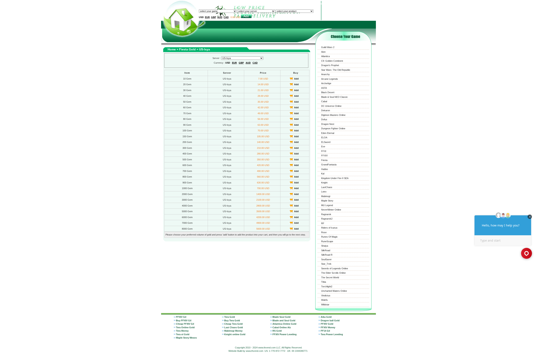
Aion (323, 52)
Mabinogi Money (233, 331)
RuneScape (327, 241)
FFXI (323, 151)
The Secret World (330, 277)
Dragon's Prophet (330, 65)
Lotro (323, 191)
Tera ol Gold (182, 334)
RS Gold (277, 331)
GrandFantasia (328, 164)
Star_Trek (326, 264)
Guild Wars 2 (327, 47)
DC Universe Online (331, 106)
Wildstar (325, 304)
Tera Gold (229, 317)
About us (300, 3)
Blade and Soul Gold (283, 320)
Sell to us (286, 3)
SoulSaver (326, 259)
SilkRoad (325, 250)
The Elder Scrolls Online (333, 273)
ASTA (324, 88)
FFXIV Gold (327, 324)
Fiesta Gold (187, 49)
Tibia (323, 282)
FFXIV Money (328, 327)
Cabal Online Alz (281, 327)
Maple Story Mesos (186, 337)
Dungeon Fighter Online (333, 128)
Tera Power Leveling (332, 334)
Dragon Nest (327, 124)
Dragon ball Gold (330, 320)
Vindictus (325, 295)
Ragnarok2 (326, 218)
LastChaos (326, 187)
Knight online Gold (234, 334)
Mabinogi (325, 196)
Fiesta (324, 160)
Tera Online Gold (185, 327)
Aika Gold (326, 317)
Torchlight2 (326, 286)
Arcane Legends (329, 79)
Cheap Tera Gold (233, 324)
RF (322, 223)
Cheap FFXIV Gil (185, 324)
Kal (322, 173)
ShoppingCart (366, 3)
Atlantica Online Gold (284, 324)
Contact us (315, 3)
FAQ (352, 3)
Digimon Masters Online (333, 115)
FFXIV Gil (181, 317)
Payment (330, 3)
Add (296, 78)
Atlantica (325, 56)
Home (273, 3)
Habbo (324, 169)
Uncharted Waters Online (334, 291)
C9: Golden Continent (332, 61)
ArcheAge (326, 83)
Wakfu (324, 300)
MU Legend (327, 205)
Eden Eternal (327, 133)
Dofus (324, 119)
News (342, 3)
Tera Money (182, 331)
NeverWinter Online (331, 209)
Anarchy (325, 74)
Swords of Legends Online (334, 268)
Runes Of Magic (329, 236)
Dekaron (325, 110)
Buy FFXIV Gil (183, 320)
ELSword (325, 142)
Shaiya (324, 246)
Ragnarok (326, 214)
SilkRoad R (326, 255)
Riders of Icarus (329, 227)
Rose (324, 232)
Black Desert (327, 92)
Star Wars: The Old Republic (335, 70)
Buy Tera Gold (232, 320)
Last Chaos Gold (233, 327)
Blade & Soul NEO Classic (334, 97)
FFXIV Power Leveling (284, 334)
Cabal (324, 101)
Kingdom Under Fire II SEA (334, 178)
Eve (323, 146)
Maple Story (327, 200)
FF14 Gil (325, 331)
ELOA (324, 137)
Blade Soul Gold (281, 317)
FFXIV (324, 155)
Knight (324, 182)
